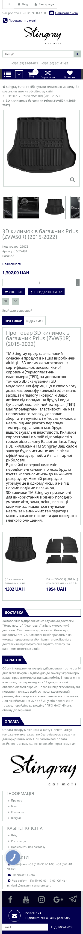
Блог (14, 806)
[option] (41, 148)
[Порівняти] (15, 301)
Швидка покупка (48, 292)
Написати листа (66, 13)
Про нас (16, 800)
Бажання (69, 77)
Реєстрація (18, 841)
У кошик (16, 292)
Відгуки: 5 (34, 321)
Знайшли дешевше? (17, 310)
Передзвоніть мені (22, 20)
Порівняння (48, 77)
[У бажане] (5, 301)
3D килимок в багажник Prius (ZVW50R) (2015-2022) (19, 581)
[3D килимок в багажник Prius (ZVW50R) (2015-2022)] (72, 179)
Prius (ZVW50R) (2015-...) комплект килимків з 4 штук (62, 581)
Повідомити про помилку (28, 847)
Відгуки (16, 818)
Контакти (17, 812)
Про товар (13, 321)
